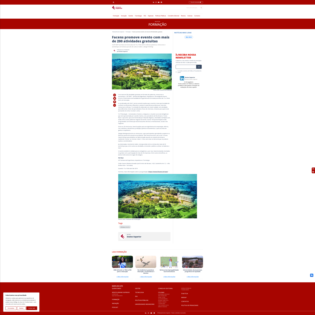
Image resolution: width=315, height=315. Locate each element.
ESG (145, 16)
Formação (116, 16)
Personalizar (11, 308)
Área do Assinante (195, 2)
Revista (183, 16)
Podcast (115, 307)
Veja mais (188, 37)
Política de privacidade (189, 305)
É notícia (184, 293)
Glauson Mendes (163, 299)
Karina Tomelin (162, 302)
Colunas (189, 16)
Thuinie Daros (185, 290)
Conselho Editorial (173, 16)
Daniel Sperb (161, 297)
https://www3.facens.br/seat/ (158, 172)
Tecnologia (138, 16)
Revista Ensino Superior (121, 292)
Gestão (130, 16)
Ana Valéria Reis (162, 295)
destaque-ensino (125, 227)
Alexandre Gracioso (163, 294)
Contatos (197, 16)
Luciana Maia (161, 303)
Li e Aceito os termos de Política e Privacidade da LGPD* (189, 71)
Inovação (124, 16)
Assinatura (115, 294)
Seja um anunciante (117, 295)
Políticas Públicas (160, 16)
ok (199, 67)
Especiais (150, 16)
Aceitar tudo (31, 308)
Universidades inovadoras (144, 304)
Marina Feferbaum (186, 288)
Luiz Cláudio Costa (163, 305)
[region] (21, 302)
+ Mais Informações (122, 277)
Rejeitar (21, 308)
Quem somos (116, 288)
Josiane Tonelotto (163, 300)
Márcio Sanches (162, 306)
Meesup (183, 297)
